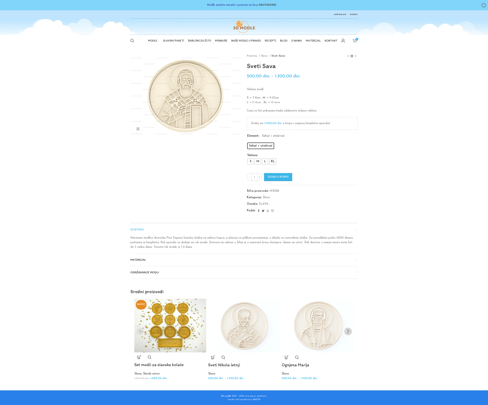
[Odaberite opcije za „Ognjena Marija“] (286, 357)
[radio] (261, 146)
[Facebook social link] (259, 210)
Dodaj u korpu (278, 177)
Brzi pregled (149, 357)
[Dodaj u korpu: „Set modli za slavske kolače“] (139, 357)
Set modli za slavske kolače (159, 364)
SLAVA (263, 204)
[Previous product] (348, 56)
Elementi (253, 136)
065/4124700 (267, 5)
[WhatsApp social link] (268, 210)
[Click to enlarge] (138, 129)
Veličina (252, 155)
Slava (264, 56)
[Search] (132, 40)
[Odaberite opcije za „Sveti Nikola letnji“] (213, 357)
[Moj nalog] (343, 40)
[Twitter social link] (263, 210)
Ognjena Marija (295, 364)
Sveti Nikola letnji (224, 364)
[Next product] (356, 56)
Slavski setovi (151, 373)
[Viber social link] (272, 210)
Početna (252, 56)
